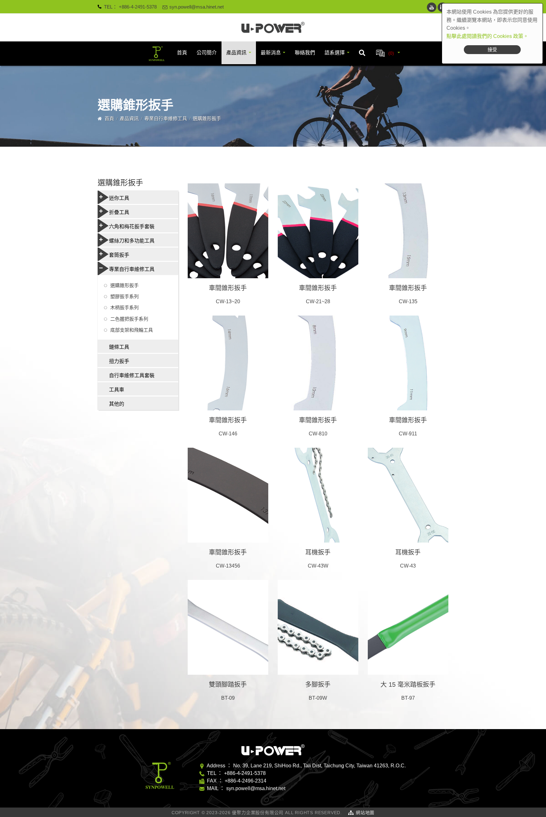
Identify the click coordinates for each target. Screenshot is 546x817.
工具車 (116, 389)
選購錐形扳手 (124, 285)
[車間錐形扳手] (228, 230)
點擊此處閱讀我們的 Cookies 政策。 (487, 36)
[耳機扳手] (318, 495)
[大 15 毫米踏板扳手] (408, 627)
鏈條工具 (119, 347)
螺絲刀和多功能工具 (132, 240)
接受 (492, 49)
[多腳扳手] (318, 627)
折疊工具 (119, 212)
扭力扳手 (119, 361)
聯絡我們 (305, 52)
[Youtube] (431, 7)
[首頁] (273, 27)
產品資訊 (236, 52)
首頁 (182, 52)
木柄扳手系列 (124, 307)
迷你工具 (119, 198)
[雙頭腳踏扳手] (228, 627)
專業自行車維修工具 (165, 118)
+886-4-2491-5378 (138, 6)
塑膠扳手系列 (124, 296)
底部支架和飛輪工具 (131, 330)
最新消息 (271, 52)
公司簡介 (207, 52)
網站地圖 (365, 812)
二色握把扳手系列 (129, 319)
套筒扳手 (119, 255)
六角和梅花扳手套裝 (132, 226)
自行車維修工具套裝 (132, 375)
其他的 (116, 404)
